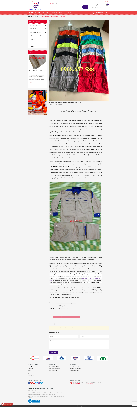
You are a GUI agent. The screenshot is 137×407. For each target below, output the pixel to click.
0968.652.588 (76, 383)
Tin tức (54, 12)
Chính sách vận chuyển (54, 368)
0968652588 (89, 383)
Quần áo (55, 3)
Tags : (50, 317)
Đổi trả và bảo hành (74, 370)
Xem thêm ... (32, 46)
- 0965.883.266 (52, 394)
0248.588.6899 (37, 394)
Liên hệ (60, 12)
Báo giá (48, 12)
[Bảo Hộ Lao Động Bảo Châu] (37, 6)
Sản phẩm (40, 12)
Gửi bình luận (53, 352)
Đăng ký (99, 7)
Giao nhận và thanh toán (75, 368)
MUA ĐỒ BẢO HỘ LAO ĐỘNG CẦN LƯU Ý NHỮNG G (66, 317)
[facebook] (105, 1)
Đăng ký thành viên (74, 372)
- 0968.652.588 (44, 394)
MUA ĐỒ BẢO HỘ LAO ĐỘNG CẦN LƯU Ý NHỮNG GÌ (78, 111)
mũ (61, 3)
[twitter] (103, 1)
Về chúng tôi (68, 12)
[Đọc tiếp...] (31, 86)
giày (59, 3)
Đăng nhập (94, 7)
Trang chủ (32, 12)
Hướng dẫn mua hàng (75, 366)
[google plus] (108, 1)
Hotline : (102, 12)
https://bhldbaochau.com (61, 308)
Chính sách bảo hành (54, 372)
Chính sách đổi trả (53, 370)
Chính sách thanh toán (54, 366)
